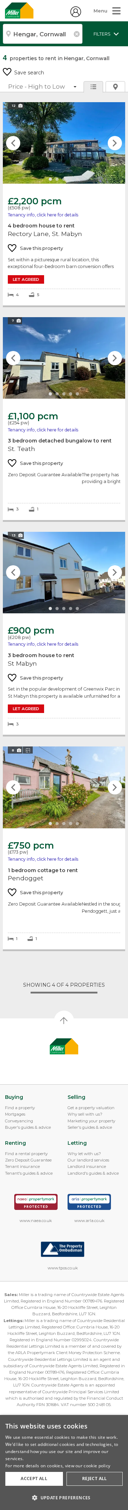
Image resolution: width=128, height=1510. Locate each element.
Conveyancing (19, 1120)
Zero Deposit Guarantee (28, 1160)
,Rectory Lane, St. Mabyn (64, 203)
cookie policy (97, 1466)
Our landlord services (88, 1160)
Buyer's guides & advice (28, 1127)
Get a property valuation (91, 1107)
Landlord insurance (87, 1166)
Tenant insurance (22, 1166)
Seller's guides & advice (90, 1127)
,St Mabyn (64, 633)
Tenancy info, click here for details (43, 214)
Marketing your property (91, 1120)
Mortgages (15, 1114)
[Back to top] (64, 1046)
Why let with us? (84, 1153)
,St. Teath (64, 418)
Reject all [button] (94, 1478)
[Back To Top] (64, 1021)
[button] (64, 1497)
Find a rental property (26, 1153)
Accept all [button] (34, 1478)
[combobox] (42, 34)
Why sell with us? (85, 1114)
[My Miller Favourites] (75, 15)
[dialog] (64, 1462)
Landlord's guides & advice (93, 1173)
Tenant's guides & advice (29, 1173)
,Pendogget (64, 847)
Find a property (20, 1107)
